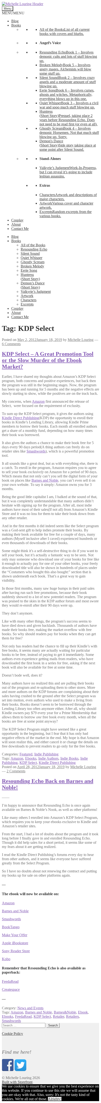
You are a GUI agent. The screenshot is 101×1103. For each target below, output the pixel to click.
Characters (28, 300)
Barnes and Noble (44, 480)
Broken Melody (32, 266)
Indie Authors (48, 758)
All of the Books (33, 245)
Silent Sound (30, 253)
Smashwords (36, 451)
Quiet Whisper (31, 258)
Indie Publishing (46, 754)
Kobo (6, 959)
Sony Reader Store (16, 951)
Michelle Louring (80, 340)
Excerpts (27, 304)
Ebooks (30, 758)
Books (16, 25)
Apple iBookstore (15, 943)
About (16, 224)
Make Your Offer (14, 935)
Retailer (58, 1016)
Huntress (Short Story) (30, 277)
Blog (15, 21)
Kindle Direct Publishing (20, 418)
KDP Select (28, 763)
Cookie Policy (12, 1034)
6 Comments (11, 344)
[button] (13, 13)
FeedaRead (10, 981)
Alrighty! (55, 1099)
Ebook (83, 1012)
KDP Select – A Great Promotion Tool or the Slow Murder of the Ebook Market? (47, 360)
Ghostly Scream (32, 262)
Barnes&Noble (65, 1012)
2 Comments (16, 771)
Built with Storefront (17, 1082)
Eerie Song (29, 270)
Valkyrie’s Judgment (36, 292)
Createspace (11, 989)
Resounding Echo (34, 249)
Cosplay (17, 220)
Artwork (27, 296)
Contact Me (20, 229)
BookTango (10, 927)
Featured (25, 754)
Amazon (38, 401)
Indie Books (69, 758)
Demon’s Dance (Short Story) (33, 285)
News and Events (30, 1008)
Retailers (72, 1016)
